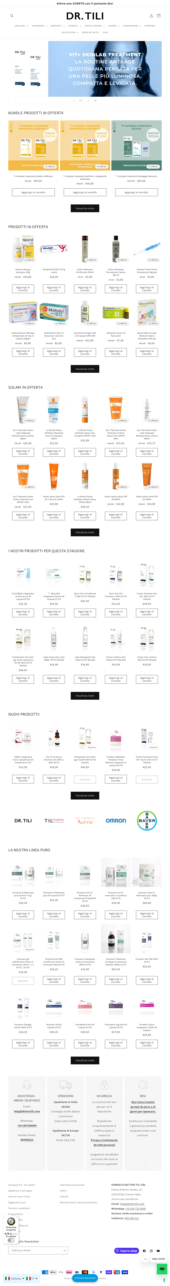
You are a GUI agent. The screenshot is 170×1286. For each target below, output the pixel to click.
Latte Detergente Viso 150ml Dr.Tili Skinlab (85, 658)
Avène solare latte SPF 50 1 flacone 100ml (54, 498)
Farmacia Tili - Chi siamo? (22, 1184)
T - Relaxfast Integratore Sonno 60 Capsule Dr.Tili (54, 596)
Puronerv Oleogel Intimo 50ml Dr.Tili (23, 1026)
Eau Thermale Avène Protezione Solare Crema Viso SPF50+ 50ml (116, 434)
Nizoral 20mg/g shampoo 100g (23, 271)
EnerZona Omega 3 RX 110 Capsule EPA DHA (85, 334)
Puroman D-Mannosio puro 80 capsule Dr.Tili (54, 894)
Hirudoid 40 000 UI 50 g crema (54, 271)
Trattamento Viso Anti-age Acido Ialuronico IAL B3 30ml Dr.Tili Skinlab (23, 661)
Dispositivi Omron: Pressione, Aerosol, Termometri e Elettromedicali (116, 836)
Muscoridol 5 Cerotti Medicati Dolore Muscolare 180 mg (147, 336)
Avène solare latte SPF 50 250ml (147, 498)
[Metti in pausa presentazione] (96, 100)
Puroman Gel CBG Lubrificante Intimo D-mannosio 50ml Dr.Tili (54, 962)
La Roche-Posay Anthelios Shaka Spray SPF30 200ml (85, 499)
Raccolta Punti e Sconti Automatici (78, 1202)
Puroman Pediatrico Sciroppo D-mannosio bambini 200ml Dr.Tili (116, 962)
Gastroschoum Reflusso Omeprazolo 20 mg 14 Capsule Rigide (23, 336)
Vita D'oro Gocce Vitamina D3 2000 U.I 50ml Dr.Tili (54, 760)
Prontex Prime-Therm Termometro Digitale (147, 271)
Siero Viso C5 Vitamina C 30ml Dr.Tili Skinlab (85, 595)
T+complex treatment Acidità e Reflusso (33, 176)
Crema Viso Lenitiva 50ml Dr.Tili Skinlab (147, 658)
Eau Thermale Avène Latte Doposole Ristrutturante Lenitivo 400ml (147, 434)
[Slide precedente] (73, 100)
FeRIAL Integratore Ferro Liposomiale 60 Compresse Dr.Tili (23, 760)
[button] (12, 15)
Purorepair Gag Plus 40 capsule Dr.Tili (116, 1026)
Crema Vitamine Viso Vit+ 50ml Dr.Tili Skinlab (147, 596)
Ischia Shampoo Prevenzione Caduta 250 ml (116, 272)
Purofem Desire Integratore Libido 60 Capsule (147, 1027)
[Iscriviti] (64, 1250)
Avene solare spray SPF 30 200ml (116, 498)
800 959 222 (132, 1218)
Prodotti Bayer (147, 836)
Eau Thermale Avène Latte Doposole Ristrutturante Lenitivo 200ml (23, 434)
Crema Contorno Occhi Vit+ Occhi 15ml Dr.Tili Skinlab (147, 760)
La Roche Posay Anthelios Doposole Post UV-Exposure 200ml (54, 434)
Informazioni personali (72, 1184)
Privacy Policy (15, 1214)
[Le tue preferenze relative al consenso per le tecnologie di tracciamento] (164, 1280)
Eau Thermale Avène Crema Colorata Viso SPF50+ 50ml (23, 499)
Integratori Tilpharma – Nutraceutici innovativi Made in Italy (54, 836)
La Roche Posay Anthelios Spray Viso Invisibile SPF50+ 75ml (85, 433)
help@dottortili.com (132, 1204)
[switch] (11, 1240)
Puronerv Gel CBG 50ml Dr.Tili (147, 960)
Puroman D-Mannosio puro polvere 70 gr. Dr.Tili (23, 895)
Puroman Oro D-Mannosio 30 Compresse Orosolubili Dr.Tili (85, 896)
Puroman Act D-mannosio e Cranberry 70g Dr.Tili (116, 895)
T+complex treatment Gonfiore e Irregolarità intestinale (85, 177)
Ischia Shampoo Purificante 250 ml (85, 271)
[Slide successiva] (88, 100)
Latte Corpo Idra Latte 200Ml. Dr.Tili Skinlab (54, 658)
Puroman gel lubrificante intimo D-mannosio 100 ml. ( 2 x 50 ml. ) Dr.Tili (23, 963)
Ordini (63, 1190)
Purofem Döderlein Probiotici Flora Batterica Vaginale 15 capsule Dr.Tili (116, 761)
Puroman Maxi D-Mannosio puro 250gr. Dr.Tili (146, 895)
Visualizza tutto (85, 208)
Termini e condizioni (19, 1208)
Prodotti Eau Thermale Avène (85, 836)
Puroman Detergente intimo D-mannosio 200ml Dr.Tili (85, 962)
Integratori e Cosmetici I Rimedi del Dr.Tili (23, 836)
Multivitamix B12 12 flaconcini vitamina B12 (54, 336)
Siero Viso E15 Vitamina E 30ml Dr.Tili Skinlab (116, 596)
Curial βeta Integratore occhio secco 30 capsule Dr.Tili (23, 596)
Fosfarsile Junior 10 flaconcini (115, 334)
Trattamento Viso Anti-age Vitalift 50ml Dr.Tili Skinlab (85, 760)
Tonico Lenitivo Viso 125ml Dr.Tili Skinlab (116, 658)
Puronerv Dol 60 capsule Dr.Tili (54, 1026)
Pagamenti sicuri (17, 1202)
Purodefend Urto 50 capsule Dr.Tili (85, 1026)
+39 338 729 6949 (135, 1208)
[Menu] (17, 1218)
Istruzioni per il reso (19, 1196)
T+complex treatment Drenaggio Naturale (136, 176)
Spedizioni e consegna (20, 1190)
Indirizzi (64, 1196)
